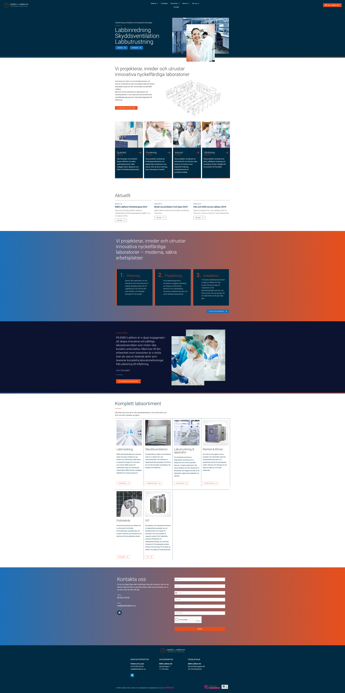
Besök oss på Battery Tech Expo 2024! (171, 207)
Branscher (174, 3)
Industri (179, 152)
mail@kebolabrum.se (126, 606)
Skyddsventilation (156, 449)
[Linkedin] (119, 612)
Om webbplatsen (141, 688)
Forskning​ (151, 152)
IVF (147, 520)
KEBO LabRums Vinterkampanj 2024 (131, 207)
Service (184, 3)
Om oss (194, 3)
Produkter (164, 3)
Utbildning (209, 152)
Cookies (132, 688)
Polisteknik (123, 520)
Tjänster (153, 3)
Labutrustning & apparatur (184, 450)
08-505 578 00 (123, 598)
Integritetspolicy (153, 688)
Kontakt (176, 7)
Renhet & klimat (213, 449)
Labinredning (125, 449)
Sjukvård (121, 152)
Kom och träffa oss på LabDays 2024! (209, 207)
